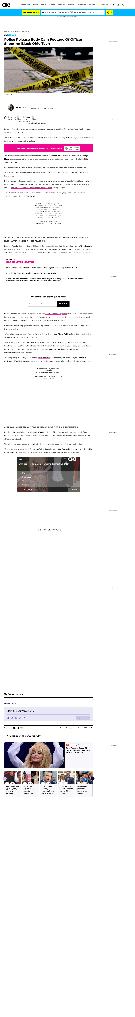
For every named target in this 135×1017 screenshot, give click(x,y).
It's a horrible (44, 358)
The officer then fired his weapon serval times (31, 188)
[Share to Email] (34, 117)
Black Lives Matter (23, 31)
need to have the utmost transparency (35, 342)
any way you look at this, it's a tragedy (62, 452)
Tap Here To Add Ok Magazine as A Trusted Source (39, 148)
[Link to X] (122, 4)
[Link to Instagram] (118, 4)
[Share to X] (19, 117)
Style (43, 4)
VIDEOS (71, 4)
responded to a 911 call (30, 173)
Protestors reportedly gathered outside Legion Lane (27, 326)
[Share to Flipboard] (27, 117)
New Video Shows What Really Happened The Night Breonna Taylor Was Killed (41, 268)
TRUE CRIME (81, 4)
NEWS (35, 4)
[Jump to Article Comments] (5, 117)
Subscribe (105, 4)
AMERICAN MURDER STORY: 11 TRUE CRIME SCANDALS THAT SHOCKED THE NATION (41, 427)
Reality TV (25, 4)
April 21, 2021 (48, 378)
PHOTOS (61, 4)
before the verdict (40, 156)
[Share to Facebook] (12, 117)
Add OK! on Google (38, 123)
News (12, 31)
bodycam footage (45, 129)
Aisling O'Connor (22, 108)
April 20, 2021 (56, 224)
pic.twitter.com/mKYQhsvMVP (48, 373)
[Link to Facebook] (113, 4)
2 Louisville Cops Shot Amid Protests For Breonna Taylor (31, 273)
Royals (52, 4)
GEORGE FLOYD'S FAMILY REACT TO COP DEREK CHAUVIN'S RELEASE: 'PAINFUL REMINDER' (45, 167)
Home (6, 31)
